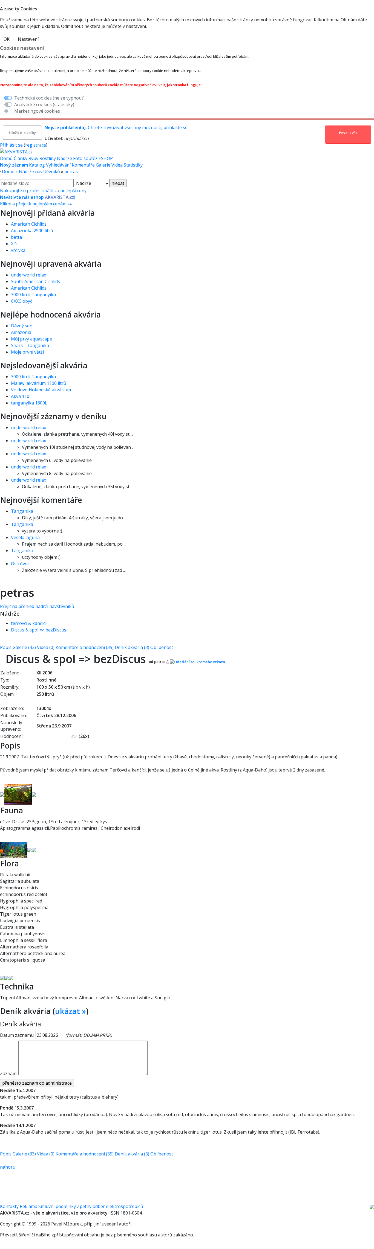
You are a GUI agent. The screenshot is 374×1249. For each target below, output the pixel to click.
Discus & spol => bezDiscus (38, 630)
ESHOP (106, 158)
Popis (5, 647)
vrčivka (18, 250)
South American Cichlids (35, 281)
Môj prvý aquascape (31, 339)
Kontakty (9, 1206)
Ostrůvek (20, 564)
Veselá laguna (25, 537)
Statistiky (133, 165)
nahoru (7, 1167)
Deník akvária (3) (132, 647)
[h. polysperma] (11, 977)
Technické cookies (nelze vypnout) (49, 98)
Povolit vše (348, 132)
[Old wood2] (2, 977)
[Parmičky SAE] (29, 850)
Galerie (103, 165)
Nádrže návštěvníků (39, 171)
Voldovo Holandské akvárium (41, 390)
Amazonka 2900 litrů (32, 231)
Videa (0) (45, 647)
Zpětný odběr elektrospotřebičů (110, 1206)
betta (16, 237)
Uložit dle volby (22, 132)
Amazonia (21, 332)
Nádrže (64, 158)
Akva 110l (20, 396)
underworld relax (28, 275)
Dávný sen (21, 326)
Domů (6, 158)
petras (71, 171)
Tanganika (22, 511)
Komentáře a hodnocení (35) (85, 647)
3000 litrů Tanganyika (33, 295)
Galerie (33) (24, 647)
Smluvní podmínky (57, 1206)
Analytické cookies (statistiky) (44, 104)
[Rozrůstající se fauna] (2, 794)
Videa (117, 165)
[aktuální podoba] (34, 794)
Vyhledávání (58, 165)
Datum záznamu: (17, 1035)
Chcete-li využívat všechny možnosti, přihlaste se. (116, 127)
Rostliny (47, 158)
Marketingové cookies (37, 111)
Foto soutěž (85, 158)
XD (14, 244)
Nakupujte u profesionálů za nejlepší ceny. (43, 197)
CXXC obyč (21, 301)
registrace (35, 145)
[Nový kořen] (6, 977)
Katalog (37, 165)
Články (20, 158)
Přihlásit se (11, 145)
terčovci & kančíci (28, 623)
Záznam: (8, 1073)
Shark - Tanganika (30, 345)
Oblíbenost (161, 647)
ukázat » (70, 1011)
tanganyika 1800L (29, 403)
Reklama (28, 1206)
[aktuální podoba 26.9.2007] (18, 794)
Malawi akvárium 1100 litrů (38, 383)
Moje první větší (27, 352)
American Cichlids (29, 224)
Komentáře (83, 165)
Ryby (33, 158)
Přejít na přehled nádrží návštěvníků (37, 606)
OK (7, 39)
